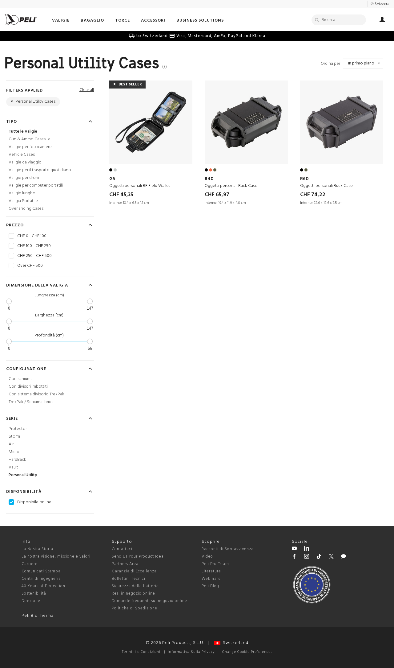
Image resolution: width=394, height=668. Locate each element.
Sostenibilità (34, 593)
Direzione (31, 601)
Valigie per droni (24, 177)
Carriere (30, 564)
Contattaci (122, 549)
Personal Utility (23, 475)
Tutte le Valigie (23, 131)
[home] (21, 19)
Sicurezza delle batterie (135, 586)
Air (11, 444)
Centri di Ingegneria (41, 578)
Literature (211, 571)
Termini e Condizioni (141, 652)
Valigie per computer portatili (36, 185)
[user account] (382, 20)
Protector (18, 428)
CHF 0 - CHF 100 (31, 236)
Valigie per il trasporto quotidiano (40, 170)
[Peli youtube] (294, 549)
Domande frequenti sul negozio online (149, 601)
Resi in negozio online (133, 593)
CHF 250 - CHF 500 (34, 256)
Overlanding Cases (26, 208)
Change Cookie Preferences (247, 652)
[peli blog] (343, 557)
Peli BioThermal (38, 615)
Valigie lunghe (22, 193)
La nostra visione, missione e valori (56, 556)
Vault (13, 467)
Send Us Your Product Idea (138, 556)
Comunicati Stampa (41, 571)
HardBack (17, 459)
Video (207, 556)
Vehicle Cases (22, 154)
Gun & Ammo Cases (29, 139)
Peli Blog (210, 586)
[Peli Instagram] (306, 557)
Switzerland (234, 642)
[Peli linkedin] (306, 549)
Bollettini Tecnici (128, 578)
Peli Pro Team (215, 564)
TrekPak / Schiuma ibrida (31, 402)
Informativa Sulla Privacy (191, 652)
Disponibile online (34, 502)
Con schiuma (21, 378)
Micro (14, 452)
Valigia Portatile (23, 200)
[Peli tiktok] (318, 557)
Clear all (86, 89)
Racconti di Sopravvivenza (228, 549)
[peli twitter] (331, 557)
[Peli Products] (294, 557)
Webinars (211, 578)
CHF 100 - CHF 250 (34, 246)
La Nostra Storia (37, 549)
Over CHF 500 (30, 266)
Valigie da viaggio (25, 162)
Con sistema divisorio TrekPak (36, 394)
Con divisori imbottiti (28, 386)
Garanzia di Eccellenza (134, 571)
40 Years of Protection (43, 586)
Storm (14, 436)
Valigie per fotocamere (30, 147)
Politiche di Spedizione (134, 608)
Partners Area (125, 564)
